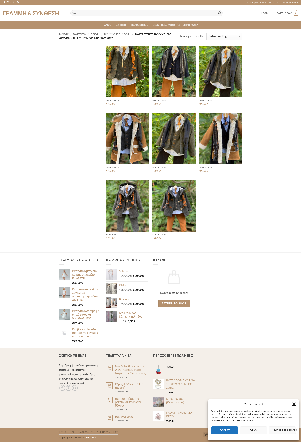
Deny (253, 430)
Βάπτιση (79, 34)
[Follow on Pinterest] (18, 2)
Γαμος (107, 24)
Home (64, 34)
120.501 (156, 103)
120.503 (110, 170)
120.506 (110, 237)
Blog (156, 24)
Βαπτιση (121, 24)
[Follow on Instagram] (8, 2)
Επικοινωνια (190, 24)
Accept (224, 430)
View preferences (283, 430)
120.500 (110, 103)
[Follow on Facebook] (4, 2)
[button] (294, 404)
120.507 (156, 237)
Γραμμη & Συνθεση (31, 13)
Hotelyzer (91, 437)
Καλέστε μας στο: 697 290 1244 (261, 2)
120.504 (156, 170)
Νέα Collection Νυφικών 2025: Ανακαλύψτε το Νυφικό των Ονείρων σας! (131, 369)
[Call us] (14, 2)
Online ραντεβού (290, 2)
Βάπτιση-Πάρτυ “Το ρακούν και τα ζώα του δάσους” (128, 402)
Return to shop (174, 303)
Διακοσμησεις (139, 24)
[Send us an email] (11, 2)
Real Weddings (170, 24)
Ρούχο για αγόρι (117, 34)
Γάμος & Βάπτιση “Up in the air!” (129, 385)
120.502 (203, 103)
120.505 (203, 170)
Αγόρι (95, 34)
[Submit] (220, 13)
